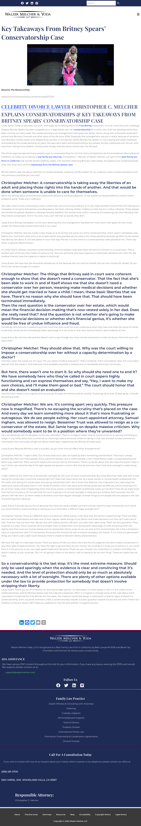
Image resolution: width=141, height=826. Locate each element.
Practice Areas (31, 814)
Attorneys (47, 814)
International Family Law (71, 731)
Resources (61, 814)
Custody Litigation (71, 713)
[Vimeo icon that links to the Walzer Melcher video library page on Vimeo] (82, 685)
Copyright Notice (103, 814)
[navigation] (138, 14)
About (17, 814)
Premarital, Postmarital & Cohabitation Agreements (71, 736)
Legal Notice (121, 814)
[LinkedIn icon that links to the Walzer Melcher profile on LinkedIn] (32, 3)
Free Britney (85, 125)
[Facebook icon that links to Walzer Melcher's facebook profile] (22, 3)
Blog (72, 814)
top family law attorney (50, 157)
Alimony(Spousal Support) (71, 717)
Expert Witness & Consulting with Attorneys (71, 703)
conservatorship (82, 129)
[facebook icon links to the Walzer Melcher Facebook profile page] (59, 685)
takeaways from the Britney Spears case (52, 164)
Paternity (71, 708)
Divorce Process (71, 741)
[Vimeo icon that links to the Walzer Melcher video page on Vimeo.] (37, 3)
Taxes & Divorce (71, 722)
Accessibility (84, 814)
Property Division (71, 727)
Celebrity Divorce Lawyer (35, 106)
